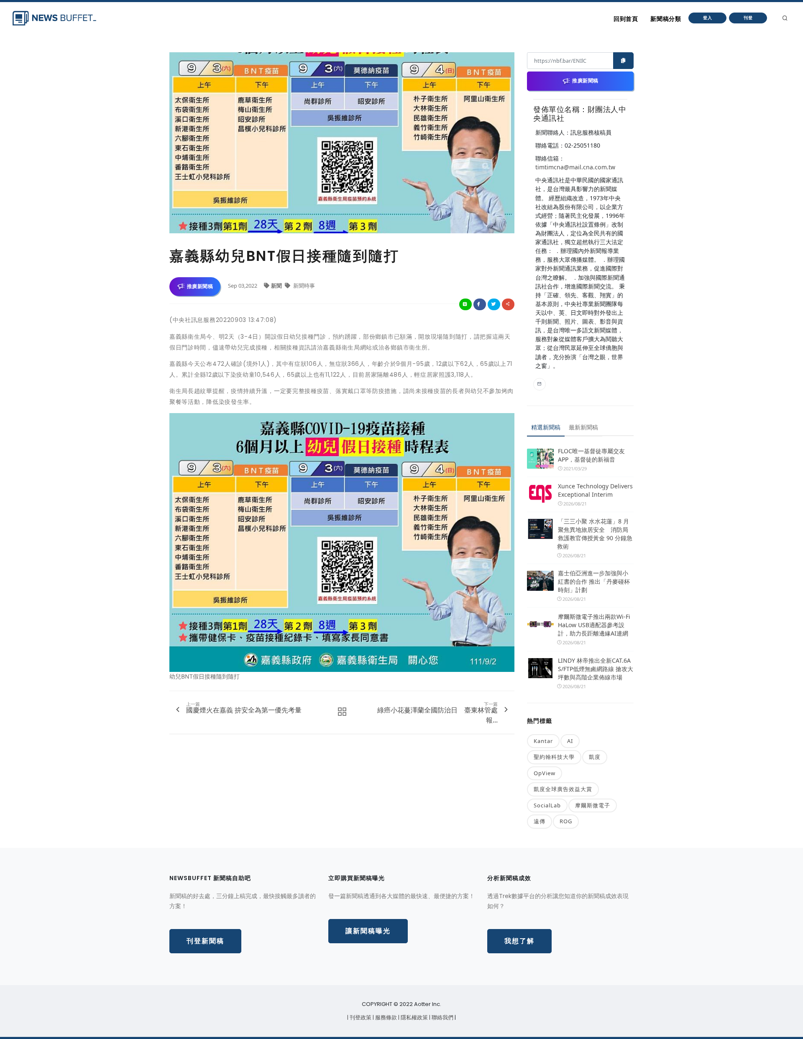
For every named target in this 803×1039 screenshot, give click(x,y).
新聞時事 (303, 285)
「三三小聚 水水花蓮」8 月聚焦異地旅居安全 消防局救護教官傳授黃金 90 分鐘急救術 (594, 533)
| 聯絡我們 (442, 1017)
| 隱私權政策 (413, 1017)
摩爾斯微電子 (592, 805)
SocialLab (547, 805)
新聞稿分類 (665, 19)
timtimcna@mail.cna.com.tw (575, 167)
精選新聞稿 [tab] (545, 427)
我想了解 (519, 941)
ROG (566, 821)
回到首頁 (626, 19)
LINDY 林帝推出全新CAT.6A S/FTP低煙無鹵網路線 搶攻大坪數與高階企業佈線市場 (595, 668)
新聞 (277, 285)
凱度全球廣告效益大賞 (563, 789)
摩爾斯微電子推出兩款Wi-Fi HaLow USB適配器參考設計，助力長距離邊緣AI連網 (594, 625)
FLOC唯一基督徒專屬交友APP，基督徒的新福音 (591, 455)
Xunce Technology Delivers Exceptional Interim (595, 490)
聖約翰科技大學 (554, 757)
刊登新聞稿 (205, 941)
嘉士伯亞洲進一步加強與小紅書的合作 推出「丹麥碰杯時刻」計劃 (594, 581)
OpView (544, 773)
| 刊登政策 (360, 1017)
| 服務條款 (385, 1017)
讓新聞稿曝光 (368, 931)
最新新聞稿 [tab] (583, 427)
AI (570, 741)
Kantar (543, 741)
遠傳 (539, 821)
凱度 (595, 757)
